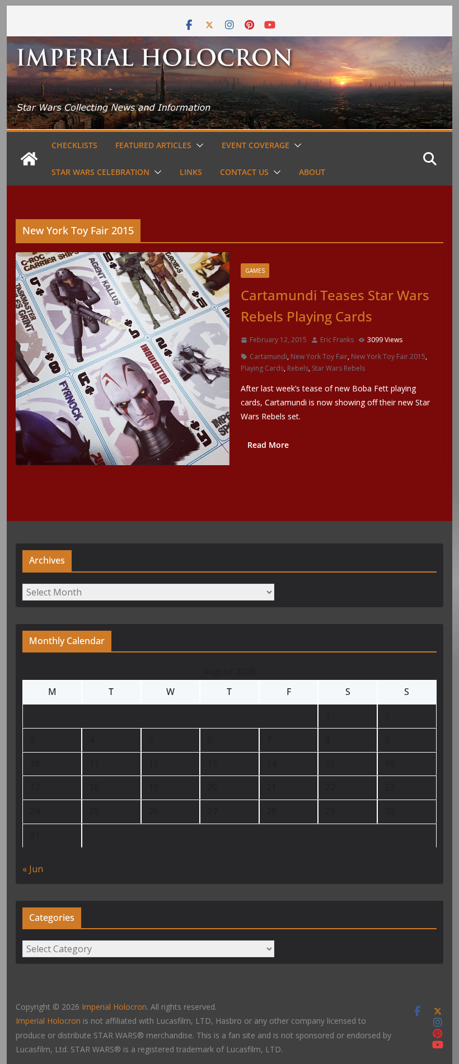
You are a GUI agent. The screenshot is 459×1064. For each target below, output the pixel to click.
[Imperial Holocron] (229, 44)
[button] (197, 145)
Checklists (74, 145)
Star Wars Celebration (100, 172)
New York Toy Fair (319, 356)
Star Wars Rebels (338, 368)
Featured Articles (153, 145)
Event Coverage (255, 145)
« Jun (32, 869)
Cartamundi (268, 356)
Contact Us (244, 172)
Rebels (297, 368)
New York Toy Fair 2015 (388, 356)
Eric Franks (337, 339)
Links (191, 172)
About (312, 172)
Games (255, 271)
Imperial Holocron (48, 1020)
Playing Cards (262, 368)
